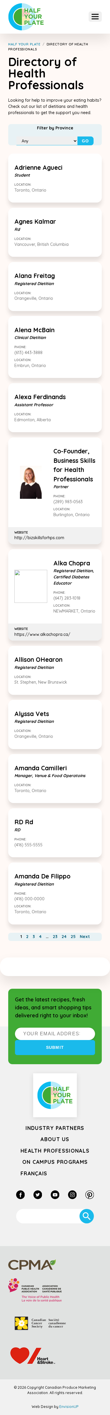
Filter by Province (55, 128)
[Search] (86, 1216)
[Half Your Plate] (26, 17)
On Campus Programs (55, 1162)
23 (55, 936)
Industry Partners (55, 1128)
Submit (55, 1047)
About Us (55, 1139)
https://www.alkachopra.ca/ (42, 632)
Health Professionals (55, 1150)
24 (64, 936)
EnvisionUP (69, 1406)
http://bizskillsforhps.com (39, 535)
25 (73, 936)
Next (85, 936)
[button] (95, 16)
